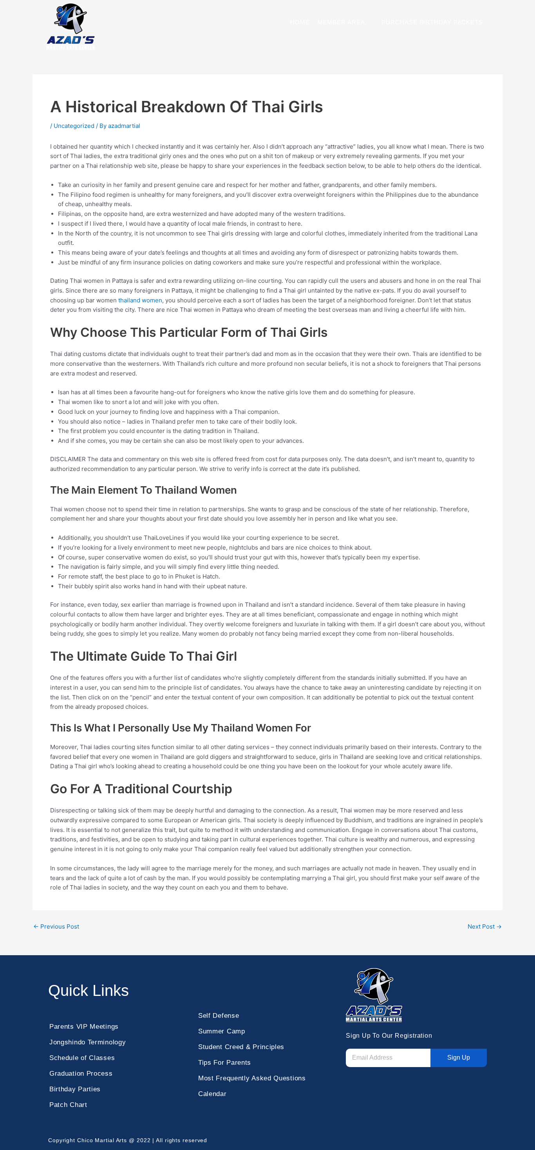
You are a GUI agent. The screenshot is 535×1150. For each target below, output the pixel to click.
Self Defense (218, 1015)
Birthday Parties (75, 1089)
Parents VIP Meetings (84, 1026)
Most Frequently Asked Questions (252, 1078)
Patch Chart (68, 1105)
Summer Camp (221, 1031)
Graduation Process (81, 1073)
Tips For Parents (224, 1062)
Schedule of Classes (82, 1058)
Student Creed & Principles (241, 1047)
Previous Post (56, 926)
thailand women (140, 300)
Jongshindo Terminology (87, 1042)
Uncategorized (74, 125)
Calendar (212, 1094)
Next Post (485, 926)
